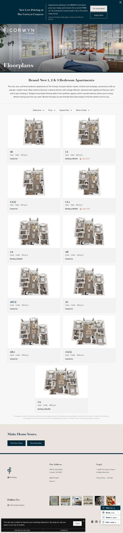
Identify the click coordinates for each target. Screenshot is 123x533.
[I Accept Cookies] (83, 521)
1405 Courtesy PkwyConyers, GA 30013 (55, 470)
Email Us (52, 481)
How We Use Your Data (22, 530)
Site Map (110, 478)
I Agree (77, 523)
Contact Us (64, 530)
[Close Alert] (120, 3)
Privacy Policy (100, 478)
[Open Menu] (117, 31)
